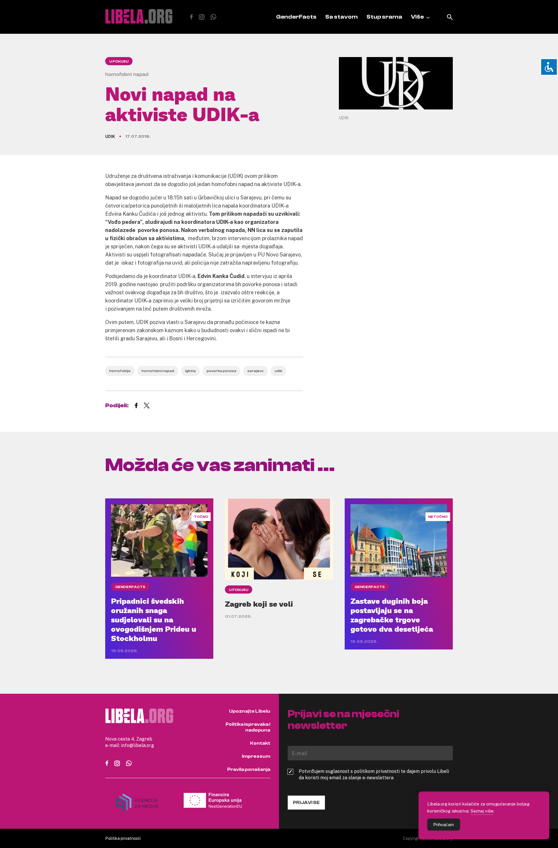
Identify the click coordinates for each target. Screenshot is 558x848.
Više (417, 16)
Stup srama (384, 16)
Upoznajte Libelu (249, 711)
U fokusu (118, 61)
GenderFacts (296, 16)
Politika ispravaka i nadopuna (248, 727)
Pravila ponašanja (248, 769)
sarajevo (255, 371)
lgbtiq (190, 371)
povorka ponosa (221, 371)
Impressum (256, 756)
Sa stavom (341, 16)
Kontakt (260, 743)
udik (278, 371)
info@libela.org (137, 745)
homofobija (119, 371)
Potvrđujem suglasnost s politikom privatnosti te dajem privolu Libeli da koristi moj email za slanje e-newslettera (374, 774)
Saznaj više (482, 810)
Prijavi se (306, 802)
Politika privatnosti (123, 838)
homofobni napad (158, 371)
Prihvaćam (443, 824)
